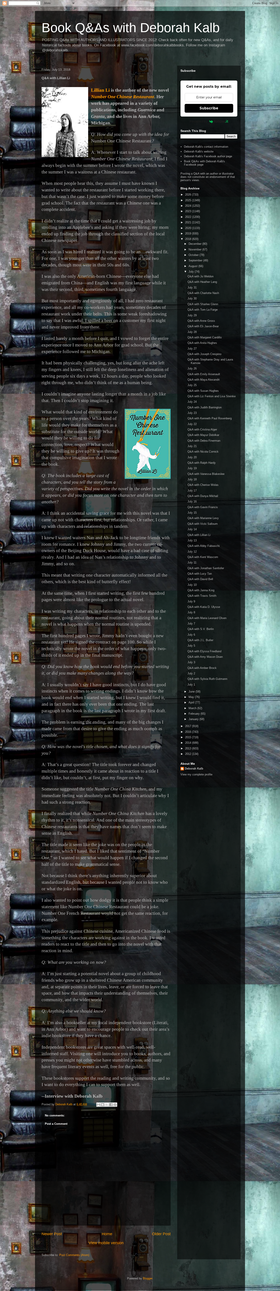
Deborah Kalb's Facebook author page (208, 156)
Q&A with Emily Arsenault (203, 374)
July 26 (192, 368)
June (192, 691)
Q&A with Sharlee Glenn (202, 304)
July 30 (192, 298)
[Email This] (98, 1104)
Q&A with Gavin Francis (202, 507)
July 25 (192, 385)
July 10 (192, 584)
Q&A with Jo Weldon (200, 276)
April (192, 702)
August (193, 266)
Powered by (198, 121)
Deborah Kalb (194, 768)
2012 (188, 754)
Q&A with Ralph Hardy (201, 462)
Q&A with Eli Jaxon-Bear (203, 326)
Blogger (147, 1278)
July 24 (192, 401)
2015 (188, 737)
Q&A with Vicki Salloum (202, 523)
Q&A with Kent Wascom (202, 557)
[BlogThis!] (102, 1104)
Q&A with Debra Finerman (203, 440)
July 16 (192, 501)
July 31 (192, 287)
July (192, 271)
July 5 (191, 645)
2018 (188, 239)
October (194, 255)
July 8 (191, 612)
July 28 (192, 332)
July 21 (192, 446)
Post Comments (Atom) (74, 1255)
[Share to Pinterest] (115, 1104)
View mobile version (106, 1243)
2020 (188, 228)
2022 (188, 217)
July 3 (191, 662)
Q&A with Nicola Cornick (203, 451)
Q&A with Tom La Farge (202, 309)
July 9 (191, 601)
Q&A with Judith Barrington (204, 407)
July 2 (191, 673)
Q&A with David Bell (200, 579)
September (196, 260)
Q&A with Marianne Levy (203, 518)
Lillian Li (100, 90)
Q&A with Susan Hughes (203, 390)
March (193, 708)
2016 (188, 731)
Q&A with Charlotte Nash (203, 293)
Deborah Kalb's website (199, 151)
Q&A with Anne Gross (201, 320)
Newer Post (52, 1234)
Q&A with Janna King (200, 590)
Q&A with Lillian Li (198, 535)
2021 (188, 222)
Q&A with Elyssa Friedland (204, 651)
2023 (188, 211)
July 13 (192, 540)
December (195, 243)
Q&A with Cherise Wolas (203, 484)
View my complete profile (196, 774)
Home (107, 1234)
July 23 (192, 413)
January (194, 719)
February (195, 713)
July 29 (192, 315)
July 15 (192, 512)
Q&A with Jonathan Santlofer (205, 568)
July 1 (191, 684)
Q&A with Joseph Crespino (204, 354)
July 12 (192, 551)
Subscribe (209, 108)
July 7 (191, 623)
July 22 (192, 424)
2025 (188, 200)
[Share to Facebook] (111, 1104)
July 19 (192, 468)
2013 (188, 748)
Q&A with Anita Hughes (202, 343)
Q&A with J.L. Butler (200, 640)
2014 (188, 742)
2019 (188, 233)
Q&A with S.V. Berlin (200, 629)
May (192, 697)
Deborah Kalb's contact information (206, 146)
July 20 (192, 457)
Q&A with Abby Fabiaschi (203, 546)
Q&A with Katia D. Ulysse (203, 607)
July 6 (191, 634)
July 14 (192, 529)
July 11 (191, 562)
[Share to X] (107, 1104)
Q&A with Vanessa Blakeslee (205, 474)
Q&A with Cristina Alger (202, 429)
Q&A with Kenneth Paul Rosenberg (209, 418)
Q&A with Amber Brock (202, 668)
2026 (188, 194)
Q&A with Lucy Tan (199, 573)
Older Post (161, 1234)
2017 (188, 726)
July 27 (192, 348)
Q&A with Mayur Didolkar (203, 435)
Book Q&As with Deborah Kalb (131, 27)
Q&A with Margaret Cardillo (204, 337)
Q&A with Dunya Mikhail (202, 496)
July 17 (192, 490)
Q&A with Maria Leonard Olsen (206, 618)
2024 (188, 205)
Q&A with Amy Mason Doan (205, 656)
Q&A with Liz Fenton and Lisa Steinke (211, 396)
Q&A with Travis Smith (201, 595)
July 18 (192, 479)
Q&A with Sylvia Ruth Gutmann (207, 678)
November (195, 249)
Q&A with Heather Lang (202, 281)
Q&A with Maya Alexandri (203, 379)
